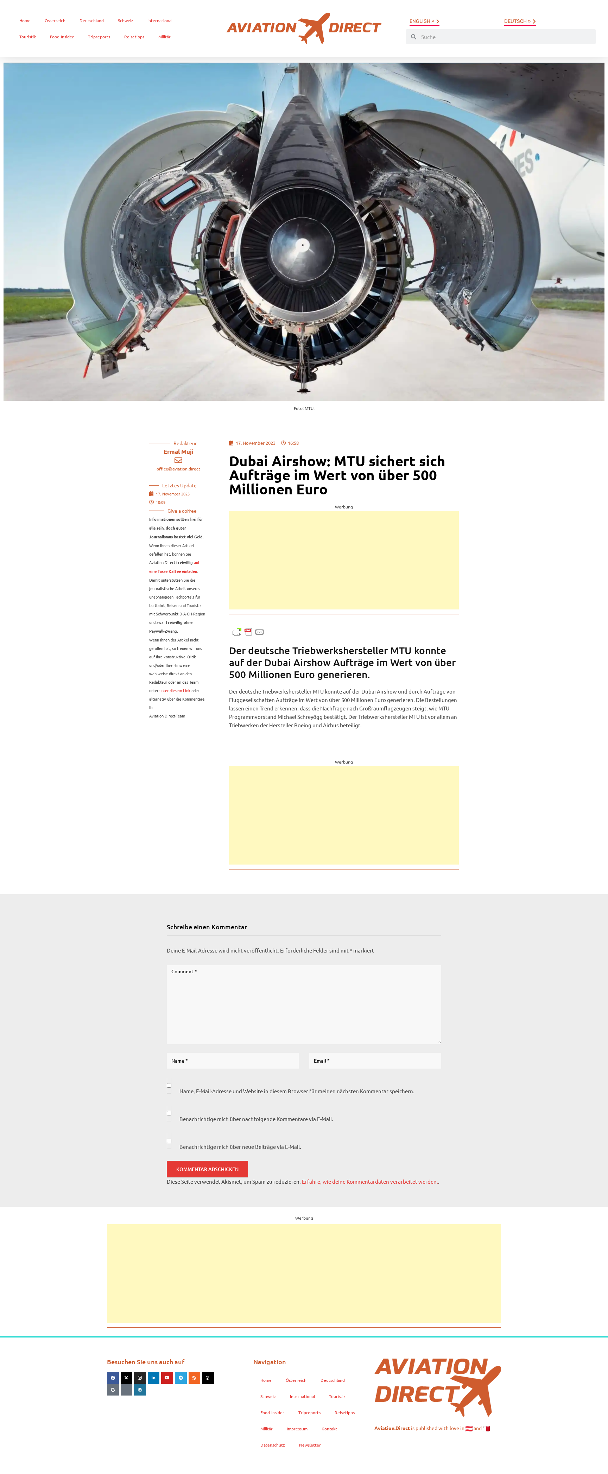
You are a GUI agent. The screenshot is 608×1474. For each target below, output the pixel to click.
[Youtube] (167, 1378)
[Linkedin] (154, 1378)
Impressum (297, 1428)
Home (25, 20)
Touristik (27, 36)
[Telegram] (181, 1378)
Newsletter (310, 1445)
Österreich (55, 20)
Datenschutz (272, 1445)
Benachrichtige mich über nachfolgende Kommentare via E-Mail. (256, 1118)
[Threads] (208, 1378)
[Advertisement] (344, 560)
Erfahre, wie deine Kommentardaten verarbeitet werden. (370, 1181)
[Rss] (195, 1378)
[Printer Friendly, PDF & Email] (248, 631)
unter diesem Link (174, 690)
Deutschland (92, 20)
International (159, 20)
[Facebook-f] (113, 1378)
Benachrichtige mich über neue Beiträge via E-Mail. (240, 1146)
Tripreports (99, 36)
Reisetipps (134, 36)
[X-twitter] (127, 1378)
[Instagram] (140, 1378)
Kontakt (329, 1428)
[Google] (113, 1390)
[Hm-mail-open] (127, 1390)
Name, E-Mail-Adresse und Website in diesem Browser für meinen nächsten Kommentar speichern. (296, 1091)
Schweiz (125, 20)
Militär (164, 36)
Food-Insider (62, 36)
